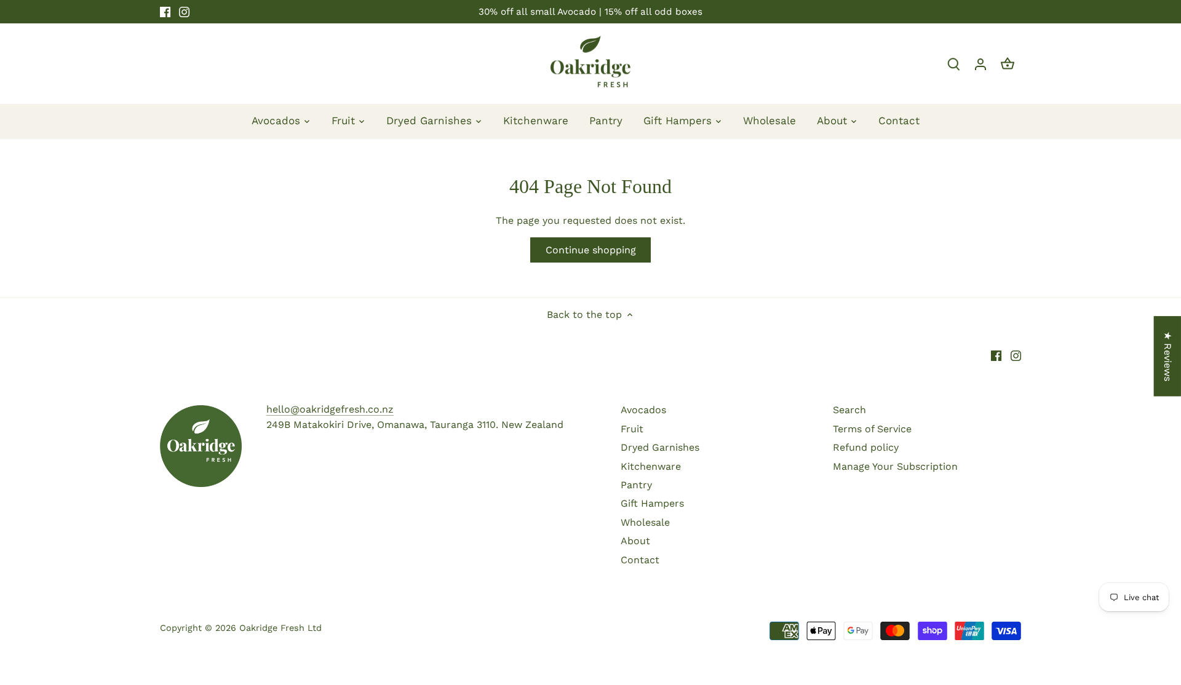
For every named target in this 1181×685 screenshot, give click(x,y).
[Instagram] (184, 11)
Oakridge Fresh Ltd (280, 628)
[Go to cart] (1007, 64)
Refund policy (866, 447)
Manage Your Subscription (895, 466)
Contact (640, 560)
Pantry (636, 485)
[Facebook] (165, 11)
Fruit (632, 429)
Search (849, 410)
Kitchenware (651, 466)
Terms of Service (872, 429)
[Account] (980, 64)
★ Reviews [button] (1168, 356)
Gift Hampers (652, 503)
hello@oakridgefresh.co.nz (330, 409)
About (635, 541)
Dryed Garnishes (660, 447)
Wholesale (645, 522)
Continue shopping (591, 250)
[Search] (953, 64)
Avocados (643, 410)
